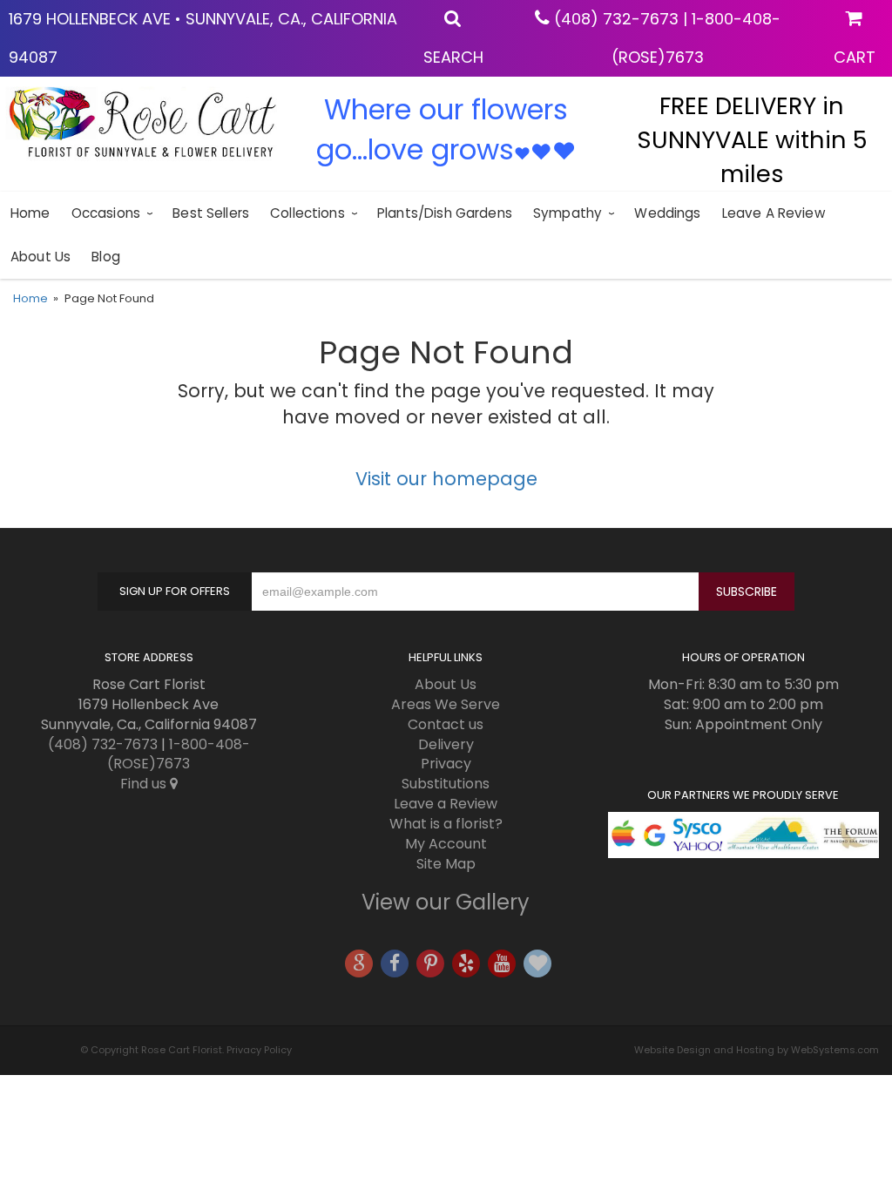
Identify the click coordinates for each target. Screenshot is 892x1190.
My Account (446, 844)
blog (105, 256)
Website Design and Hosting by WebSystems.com (756, 1050)
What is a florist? (446, 824)
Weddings (667, 213)
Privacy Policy (259, 1050)
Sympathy (567, 213)
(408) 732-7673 (616, 19)
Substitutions (446, 784)
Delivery (446, 744)
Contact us (445, 724)
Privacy (446, 764)
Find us (145, 784)
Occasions (105, 213)
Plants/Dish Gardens (444, 213)
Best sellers (210, 213)
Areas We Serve (445, 704)
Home (30, 213)
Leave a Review (773, 213)
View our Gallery (446, 902)
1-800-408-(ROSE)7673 (178, 754)
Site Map (446, 864)
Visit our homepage (446, 478)
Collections (307, 213)
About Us (40, 256)
